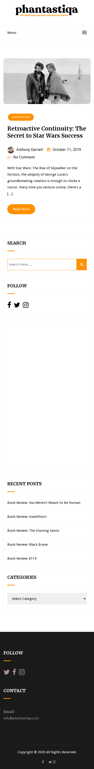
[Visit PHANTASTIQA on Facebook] (9, 306)
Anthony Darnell (29, 149)
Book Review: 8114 (21, 558)
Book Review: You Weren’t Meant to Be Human (43, 503)
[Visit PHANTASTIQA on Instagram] (26, 306)
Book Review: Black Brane (27, 544)
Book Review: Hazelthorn (27, 517)
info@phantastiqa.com (21, 718)
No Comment (24, 157)
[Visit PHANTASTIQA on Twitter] (17, 306)
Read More (21, 209)
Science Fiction (21, 117)
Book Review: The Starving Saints (33, 531)
